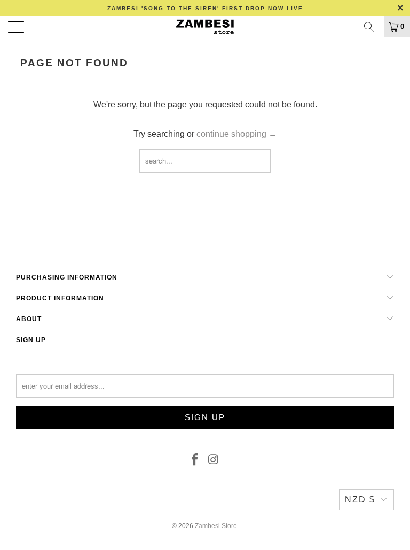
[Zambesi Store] (205, 26)
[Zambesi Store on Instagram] (214, 460)
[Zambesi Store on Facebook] (195, 460)
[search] (372, 27)
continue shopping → (236, 133)
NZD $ (360, 499)
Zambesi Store (216, 526)
